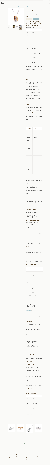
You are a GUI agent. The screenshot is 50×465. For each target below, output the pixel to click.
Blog (20, 3)
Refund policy (26, 459)
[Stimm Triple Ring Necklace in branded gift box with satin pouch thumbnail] (17, 26)
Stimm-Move (24, 6)
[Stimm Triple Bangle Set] (20, 428)
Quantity (27, 16)
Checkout (47, 0)
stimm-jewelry (27, 9)
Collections (16, 3)
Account (41, 0)
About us (28, 3)
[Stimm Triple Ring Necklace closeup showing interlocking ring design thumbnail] (20, 27)
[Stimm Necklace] (29, 428)
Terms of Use (26, 457)
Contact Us (32, 3)
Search (26, 454)
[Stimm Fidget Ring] (38, 428)
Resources (24, 3)
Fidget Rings (26, 456)
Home (13, 3)
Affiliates (36, 3)
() (44, 0)
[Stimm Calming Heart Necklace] (11, 428)
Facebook (18, 454)
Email (17, 456)
